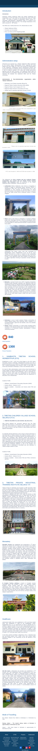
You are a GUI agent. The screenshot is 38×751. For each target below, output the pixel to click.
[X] (24, 748)
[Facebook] (21, 748)
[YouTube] (30, 748)
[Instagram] (27, 748)
